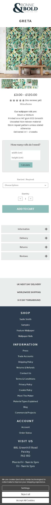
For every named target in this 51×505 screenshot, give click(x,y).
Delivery (24, 238)
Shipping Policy (25, 362)
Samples (25, 325)
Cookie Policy (25, 390)
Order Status (25, 432)
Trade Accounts (25, 356)
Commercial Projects (25, 412)
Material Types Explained (25, 401)
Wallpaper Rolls (25, 336)
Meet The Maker (25, 395)
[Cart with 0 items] (47, 7)
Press (25, 350)
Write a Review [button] (26, 104)
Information (24, 229)
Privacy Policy (25, 384)
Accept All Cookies (25, 500)
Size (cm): (25, 179)
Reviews (24, 256)
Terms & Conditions (25, 378)
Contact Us (25, 373)
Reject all (25, 494)
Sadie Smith (25, 319)
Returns (24, 247)
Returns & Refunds (25, 367)
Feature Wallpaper (25, 330)
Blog (25, 407)
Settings (25, 488)
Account (25, 427)
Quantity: (25, 194)
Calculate (25, 165)
